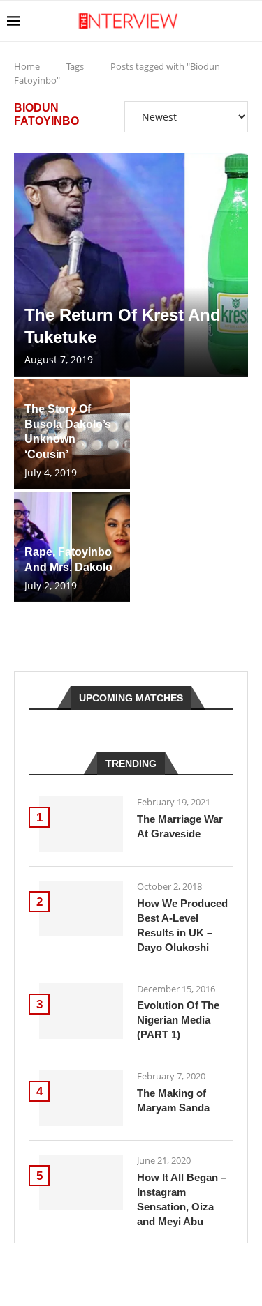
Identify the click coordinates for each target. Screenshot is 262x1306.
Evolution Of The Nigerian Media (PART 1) (178, 1019)
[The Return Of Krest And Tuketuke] (131, 265)
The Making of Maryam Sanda (173, 1100)
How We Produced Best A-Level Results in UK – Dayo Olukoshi (182, 925)
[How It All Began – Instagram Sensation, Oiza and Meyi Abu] (81, 1182)
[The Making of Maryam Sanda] (81, 1098)
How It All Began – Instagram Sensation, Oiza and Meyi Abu (181, 1199)
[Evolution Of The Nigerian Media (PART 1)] (81, 1011)
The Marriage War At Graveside (180, 826)
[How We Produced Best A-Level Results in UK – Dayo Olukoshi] (81, 908)
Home (27, 66)
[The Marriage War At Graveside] (81, 824)
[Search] (248, 21)
